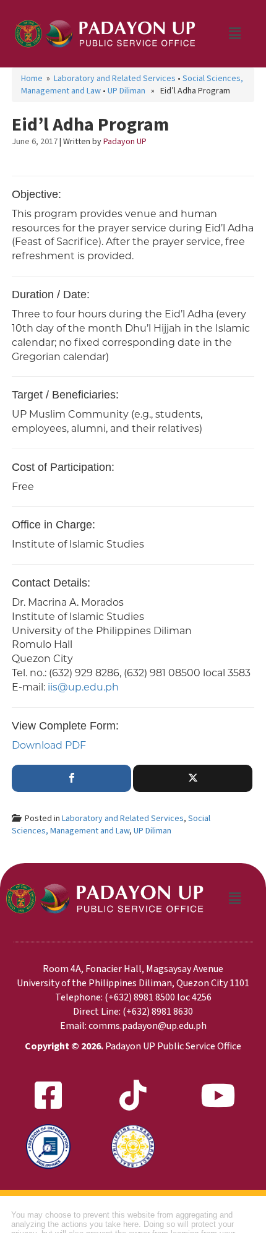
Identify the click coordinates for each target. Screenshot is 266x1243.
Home (32, 78)
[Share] (71, 778)
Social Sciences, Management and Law (111, 824)
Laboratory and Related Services (115, 78)
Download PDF (49, 745)
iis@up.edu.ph (83, 687)
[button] (234, 33)
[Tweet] (192, 778)
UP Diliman (126, 91)
